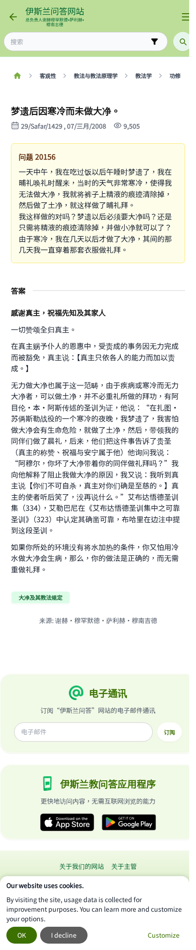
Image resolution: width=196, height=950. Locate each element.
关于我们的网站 (81, 866)
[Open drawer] (186, 16)
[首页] (17, 75)
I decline (64, 935)
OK (21, 935)
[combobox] (79, 42)
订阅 (169, 732)
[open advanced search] (154, 41)
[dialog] (94, 913)
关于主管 (124, 866)
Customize (164, 935)
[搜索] (182, 41)
